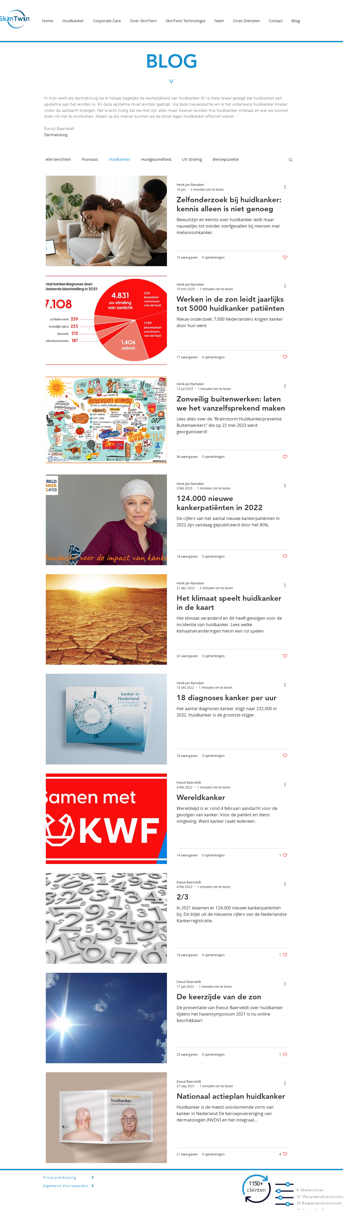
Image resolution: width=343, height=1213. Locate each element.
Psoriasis (90, 159)
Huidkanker (119, 159)
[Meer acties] (287, 186)
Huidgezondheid (156, 159)
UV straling (192, 159)
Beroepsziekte (226, 159)
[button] (290, 160)
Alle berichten (58, 159)
